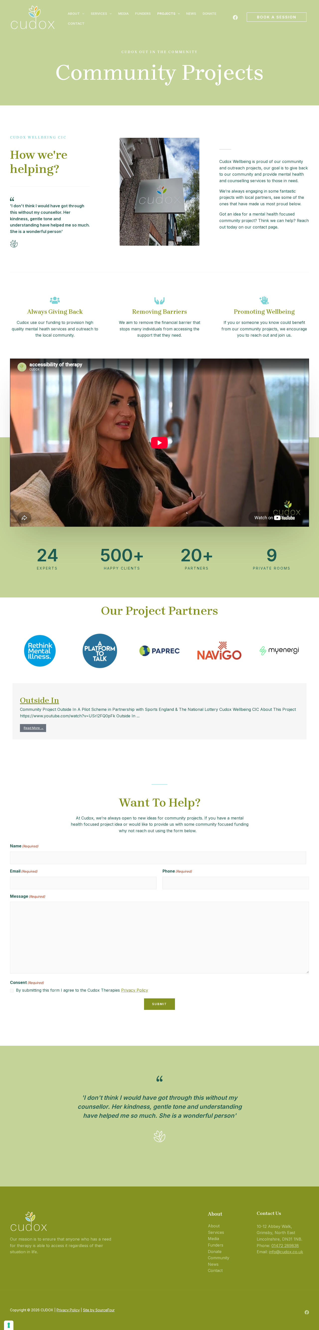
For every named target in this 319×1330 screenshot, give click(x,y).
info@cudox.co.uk (286, 1251)
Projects (166, 13)
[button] (82, 13)
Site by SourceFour (99, 1310)
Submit (159, 1004)
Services (99, 13)
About (74, 13)
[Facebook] (235, 17)
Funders (143, 13)
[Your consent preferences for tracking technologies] (8, 1325)
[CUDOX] (33, 16)
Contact (76, 23)
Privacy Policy (134, 990)
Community (218, 1257)
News (191, 13)
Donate (209, 13)
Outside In (39, 700)
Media (123, 13)
